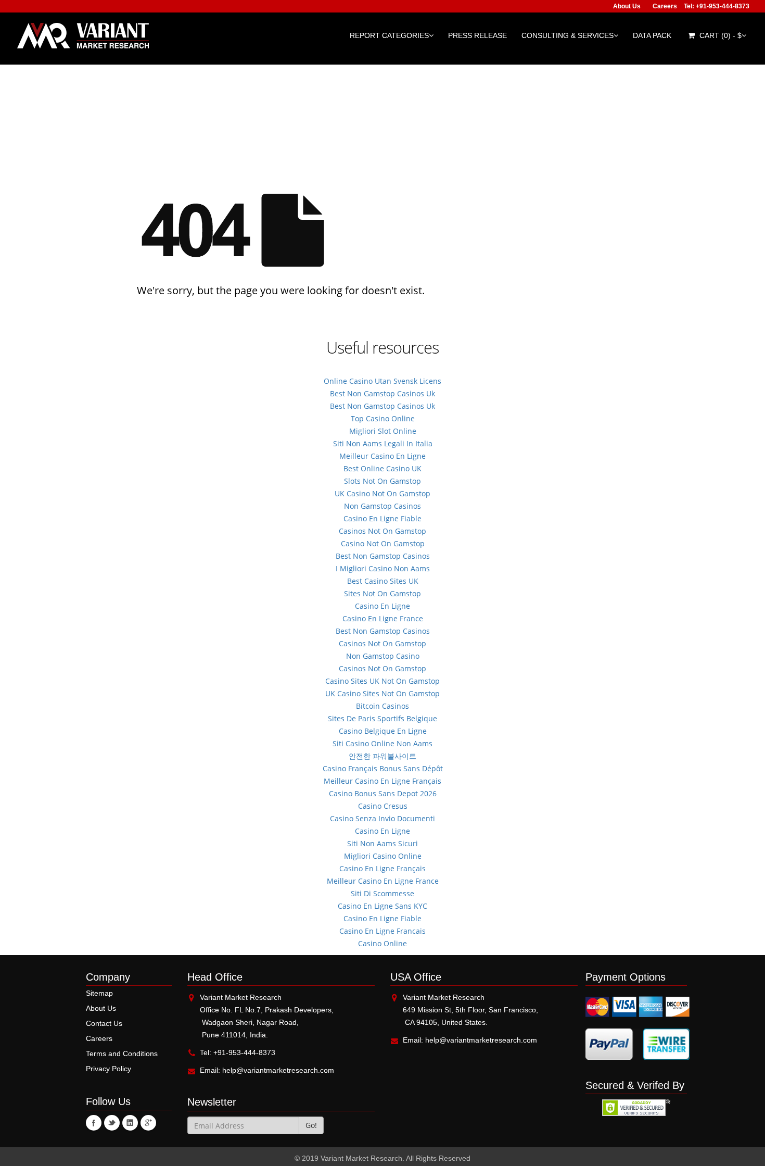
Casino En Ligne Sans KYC (382, 906)
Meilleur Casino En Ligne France (383, 881)
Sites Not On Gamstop (382, 593)
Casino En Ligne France (382, 618)
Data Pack (652, 35)
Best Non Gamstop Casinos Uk (382, 393)
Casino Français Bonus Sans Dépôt (383, 768)
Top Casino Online (383, 418)
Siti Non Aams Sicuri (382, 843)
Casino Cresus (382, 806)
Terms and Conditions (122, 1053)
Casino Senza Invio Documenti (382, 818)
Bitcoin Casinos (382, 706)
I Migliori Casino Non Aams (383, 568)
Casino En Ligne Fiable (382, 518)
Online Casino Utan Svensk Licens (382, 381)
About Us (627, 6)
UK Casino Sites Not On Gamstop (382, 693)
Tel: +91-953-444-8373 (716, 6)
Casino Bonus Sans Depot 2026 (383, 793)
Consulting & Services (567, 35)
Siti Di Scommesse (382, 893)
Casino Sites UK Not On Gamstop (382, 681)
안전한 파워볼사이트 (382, 756)
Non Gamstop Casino (382, 656)
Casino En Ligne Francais (382, 931)
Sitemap (99, 993)
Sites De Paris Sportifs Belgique (382, 718)
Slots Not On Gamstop (382, 481)
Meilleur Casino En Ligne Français (382, 781)
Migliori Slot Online (382, 431)
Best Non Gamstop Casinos (383, 556)
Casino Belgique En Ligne (383, 731)
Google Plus (148, 1123)
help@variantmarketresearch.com (278, 1070)
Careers (665, 6)
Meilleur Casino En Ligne (382, 456)
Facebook (93, 1123)
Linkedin (130, 1123)
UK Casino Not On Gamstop (382, 493)
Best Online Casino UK (382, 468)
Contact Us (104, 1023)
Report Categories (389, 35)
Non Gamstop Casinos (382, 506)
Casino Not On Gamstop (383, 543)
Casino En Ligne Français (382, 868)
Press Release (477, 35)
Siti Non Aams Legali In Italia (382, 443)
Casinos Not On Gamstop (382, 531)
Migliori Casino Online (383, 856)
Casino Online (382, 943)
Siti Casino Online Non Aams (382, 743)
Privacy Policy (108, 1068)
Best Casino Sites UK (382, 581)
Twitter (112, 1123)
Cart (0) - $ (719, 35)
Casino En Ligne (382, 606)
